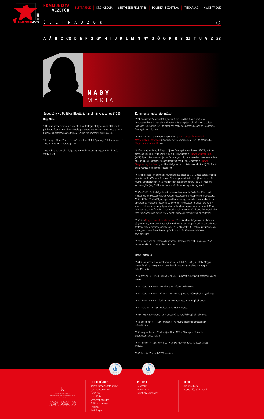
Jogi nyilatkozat (191, 386)
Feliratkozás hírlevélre (147, 393)
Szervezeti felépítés (100, 400)
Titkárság (95, 407)
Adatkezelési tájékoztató (195, 389)
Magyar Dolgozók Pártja (201, 154)
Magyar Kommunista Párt (147, 143)
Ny (145, 38)
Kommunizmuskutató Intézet (104, 386)
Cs (68, 38)
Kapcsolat (142, 386)
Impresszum (143, 389)
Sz (188, 38)
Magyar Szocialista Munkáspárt (160, 220)
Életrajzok (95, 393)
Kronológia (96, 396)
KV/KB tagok (97, 410)
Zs (218, 38)
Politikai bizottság (99, 403)
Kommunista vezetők (101, 389)
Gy (98, 38)
